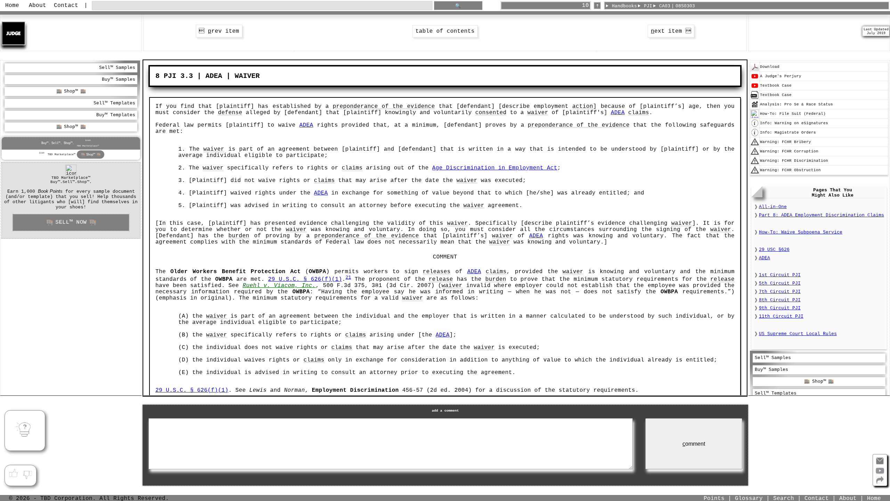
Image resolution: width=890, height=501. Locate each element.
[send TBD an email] (880, 464)
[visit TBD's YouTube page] (880, 473)
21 (348, 277)
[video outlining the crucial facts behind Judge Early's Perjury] (755, 79)
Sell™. (56, 143)
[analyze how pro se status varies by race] (755, 107)
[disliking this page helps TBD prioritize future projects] (27, 473)
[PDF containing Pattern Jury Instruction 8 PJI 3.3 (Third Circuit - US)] (755, 70)
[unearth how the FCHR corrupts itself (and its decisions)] (755, 154)
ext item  (671, 31)
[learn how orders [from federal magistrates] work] (755, 136)
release (441, 279)
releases (437, 272)
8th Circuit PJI (780, 300)
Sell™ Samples (117, 67)
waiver (537, 113)
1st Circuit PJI (780, 275)
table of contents (445, 31)
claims (638, 113)
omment (693, 444)
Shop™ (71, 91)
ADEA (618, 113)
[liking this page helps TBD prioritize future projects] (13, 473)
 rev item (219, 31)
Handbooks (624, 6)
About (37, 5)
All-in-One (773, 206)
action (582, 106)
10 (585, 5)
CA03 (664, 6)
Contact (66, 5)
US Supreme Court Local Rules (798, 333)
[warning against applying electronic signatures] (755, 126)
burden (238, 236)
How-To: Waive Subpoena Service (800, 232)
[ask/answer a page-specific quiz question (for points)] (25, 430)
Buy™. (45, 143)
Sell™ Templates (114, 103)
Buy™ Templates (115, 115)
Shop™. (69, 143)
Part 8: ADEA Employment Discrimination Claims (821, 215)
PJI (648, 6)
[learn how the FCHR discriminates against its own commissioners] (755, 164)
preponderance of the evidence (384, 106)
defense (230, 113)
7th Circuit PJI (780, 291)
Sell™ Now (71, 223)
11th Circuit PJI (781, 316)
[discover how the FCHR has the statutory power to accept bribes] (755, 145)
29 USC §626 (774, 249)
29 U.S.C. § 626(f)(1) (305, 279)
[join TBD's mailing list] (880, 483)
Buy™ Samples (118, 79)
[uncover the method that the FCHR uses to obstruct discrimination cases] (755, 173)
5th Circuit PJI (780, 283)
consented (491, 113)
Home (12, 5)
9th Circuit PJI (780, 308)
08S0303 (685, 6)
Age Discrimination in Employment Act (494, 168)
